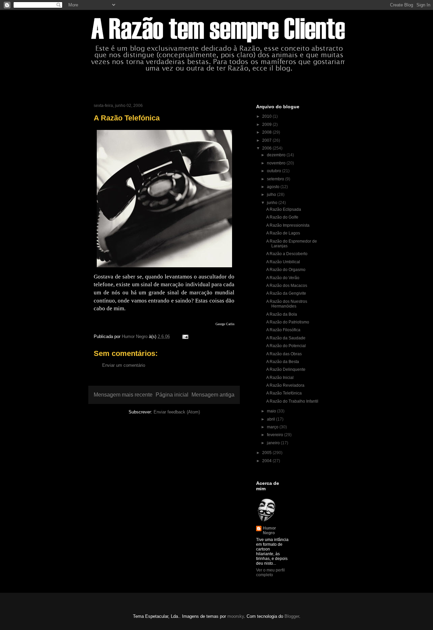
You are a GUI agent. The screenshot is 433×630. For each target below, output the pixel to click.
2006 (267, 148)
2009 (267, 124)
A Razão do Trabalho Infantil (292, 401)
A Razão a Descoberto (286, 253)
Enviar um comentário (123, 365)
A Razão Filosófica (283, 330)
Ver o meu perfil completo (270, 572)
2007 (267, 140)
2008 (267, 132)
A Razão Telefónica (284, 393)
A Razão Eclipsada (283, 209)
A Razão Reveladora (285, 385)
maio (272, 411)
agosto (273, 186)
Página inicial (172, 395)
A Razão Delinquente (285, 369)
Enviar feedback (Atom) (177, 411)
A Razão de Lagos (283, 233)
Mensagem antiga (212, 395)
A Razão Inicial (280, 377)
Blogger (291, 616)
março (273, 427)
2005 (267, 452)
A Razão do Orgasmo (285, 269)
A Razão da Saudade (285, 338)
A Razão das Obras (284, 354)
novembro (277, 163)
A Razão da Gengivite (286, 293)
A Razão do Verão (282, 277)
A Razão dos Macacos (286, 285)
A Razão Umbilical (283, 262)
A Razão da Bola (281, 314)
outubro (274, 170)
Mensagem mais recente (123, 395)
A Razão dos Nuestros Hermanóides (286, 304)
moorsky (235, 616)
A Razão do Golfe (282, 217)
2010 (267, 116)
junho (272, 202)
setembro (276, 179)
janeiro (274, 443)
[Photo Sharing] (164, 268)
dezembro (277, 155)
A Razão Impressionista (288, 225)
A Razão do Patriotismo (287, 322)
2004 (267, 460)
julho (272, 194)
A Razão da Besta (282, 361)
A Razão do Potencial (286, 345)
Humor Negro (269, 530)
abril (271, 419)
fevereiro (275, 434)
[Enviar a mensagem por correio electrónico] (185, 336)
